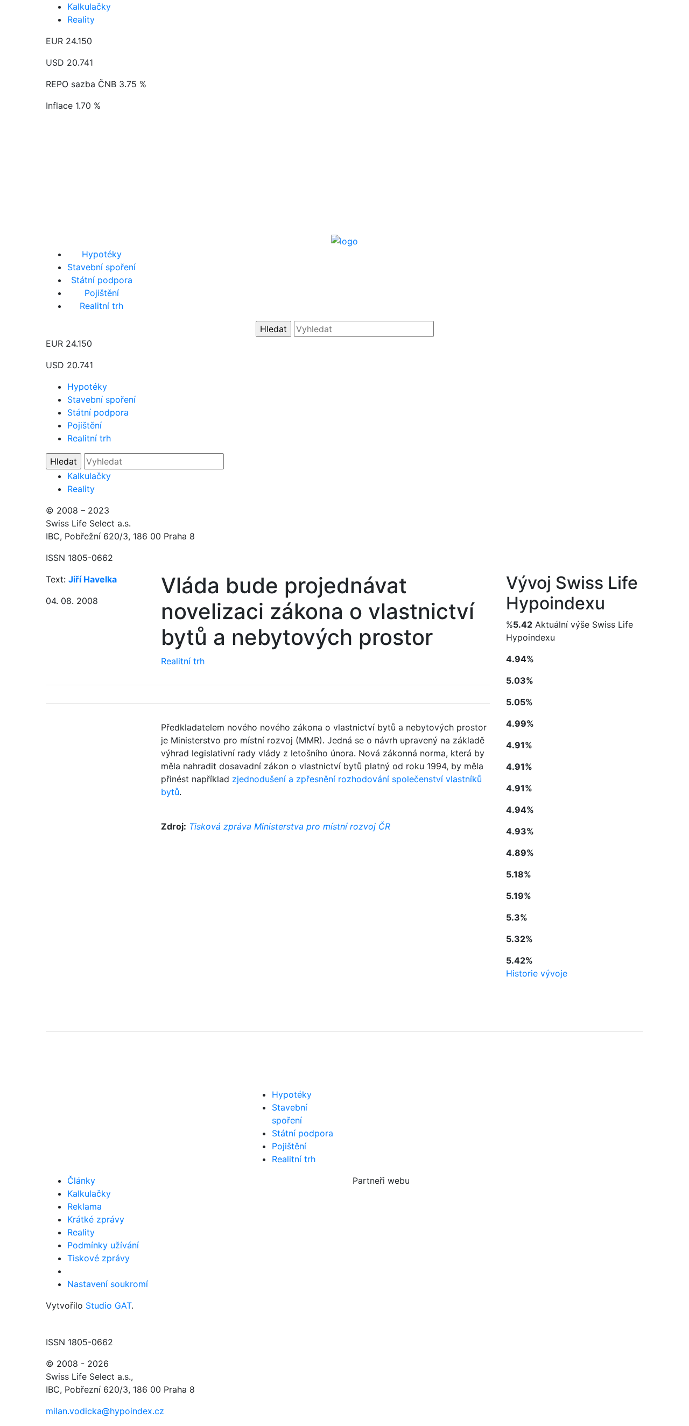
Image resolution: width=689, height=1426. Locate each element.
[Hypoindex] (344, 240)
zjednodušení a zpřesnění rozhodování (310, 779)
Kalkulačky (89, 6)
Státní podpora (101, 280)
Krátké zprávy (95, 1219)
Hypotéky (102, 254)
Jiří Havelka (92, 579)
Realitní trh (101, 305)
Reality (81, 19)
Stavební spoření (101, 267)
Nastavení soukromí (107, 1284)
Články (81, 1180)
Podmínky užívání (103, 1245)
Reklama (84, 1206)
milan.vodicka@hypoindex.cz (105, 1411)
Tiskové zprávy (98, 1258)
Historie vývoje (536, 973)
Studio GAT (108, 1305)
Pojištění (102, 292)
